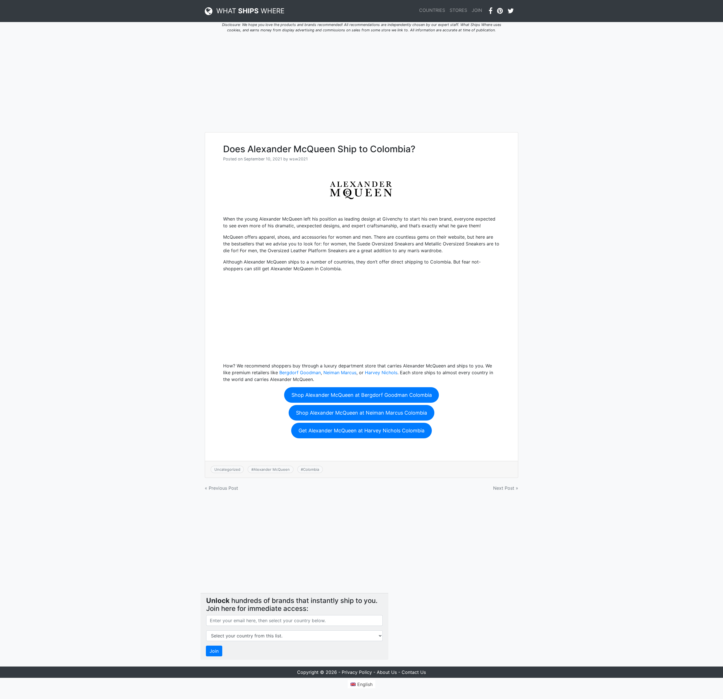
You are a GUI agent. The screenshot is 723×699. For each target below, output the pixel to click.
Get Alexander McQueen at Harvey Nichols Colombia (361, 431)
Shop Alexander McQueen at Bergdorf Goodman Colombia (361, 395)
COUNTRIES (432, 10)
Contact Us (414, 672)
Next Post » (505, 488)
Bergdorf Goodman (300, 372)
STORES (458, 10)
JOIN (477, 10)
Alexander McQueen (272, 469)
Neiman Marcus (339, 372)
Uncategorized (227, 469)
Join (214, 651)
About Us (387, 672)
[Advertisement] (361, 79)
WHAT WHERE (248, 11)
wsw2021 (298, 158)
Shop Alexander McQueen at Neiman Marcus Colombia (361, 413)
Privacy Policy (357, 672)
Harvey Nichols (381, 372)
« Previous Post (221, 488)
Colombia (311, 469)
